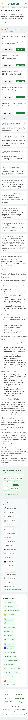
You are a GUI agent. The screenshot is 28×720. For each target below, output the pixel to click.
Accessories (7, 491)
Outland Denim (9, 586)
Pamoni (7, 582)
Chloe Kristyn (8, 545)
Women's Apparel (15, 488)
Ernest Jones (11, 541)
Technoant (10, 648)
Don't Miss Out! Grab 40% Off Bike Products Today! (12, 57)
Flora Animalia (11, 656)
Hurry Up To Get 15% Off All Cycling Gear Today (12, 88)
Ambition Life (11, 627)
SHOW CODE (20, 49)
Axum (9, 635)
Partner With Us (18, 694)
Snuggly (10, 618)
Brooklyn (10, 512)
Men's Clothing (7, 481)
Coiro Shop (11, 565)
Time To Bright (9, 553)
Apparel (20, 7)
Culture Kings (11, 529)
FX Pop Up (11, 644)
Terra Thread (11, 520)
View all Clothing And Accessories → (11, 494)
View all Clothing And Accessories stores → (13, 589)
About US (7, 694)
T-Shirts (16, 481)
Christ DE (10, 570)
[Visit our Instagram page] (18, 706)
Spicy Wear (11, 578)
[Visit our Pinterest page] (15, 706)
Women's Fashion (8, 475)
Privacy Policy (7, 698)
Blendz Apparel (12, 660)
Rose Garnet (11, 652)
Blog (20, 702)
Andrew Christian (12, 516)
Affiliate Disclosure (11, 702)
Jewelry (6, 478)
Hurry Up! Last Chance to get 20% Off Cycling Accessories (12, 73)
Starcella (10, 561)
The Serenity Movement (11, 672)
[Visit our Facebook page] (9, 706)
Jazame (7, 557)
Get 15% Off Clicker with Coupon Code (13, 37)
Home (2, 7)
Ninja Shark (11, 524)
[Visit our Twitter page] (12, 706)
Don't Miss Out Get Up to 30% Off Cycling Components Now (14, 104)
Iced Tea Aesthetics (13, 610)
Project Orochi (11, 549)
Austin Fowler (11, 574)
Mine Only (10, 623)
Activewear (19, 478)
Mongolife (10, 681)
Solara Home (11, 606)
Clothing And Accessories (11, 7)
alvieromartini (11, 533)
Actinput (10, 676)
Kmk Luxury (11, 602)
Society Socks (11, 508)
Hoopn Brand (8, 664)
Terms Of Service (19, 698)
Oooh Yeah (11, 614)
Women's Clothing (19, 475)
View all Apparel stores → (9, 684)
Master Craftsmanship (13, 668)
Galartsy (10, 631)
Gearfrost (10, 639)
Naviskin (10, 537)
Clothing (6, 488)
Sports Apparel (7, 485)
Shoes (12, 478)
